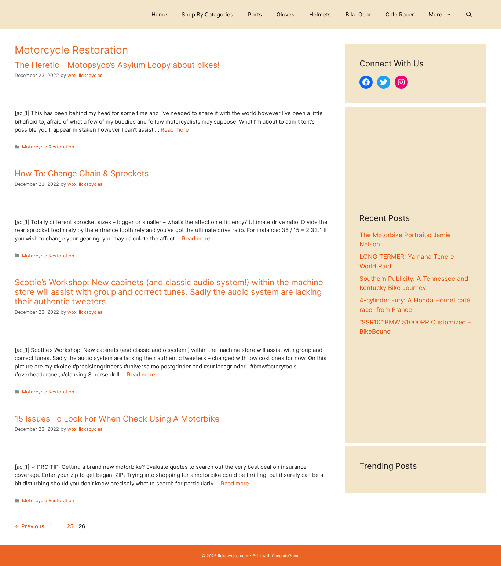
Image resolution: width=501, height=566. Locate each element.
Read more (175, 129)
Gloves (286, 14)
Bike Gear (358, 14)
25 (70, 526)
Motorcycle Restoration (48, 147)
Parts (255, 14)
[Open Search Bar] (469, 15)
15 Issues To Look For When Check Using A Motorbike (117, 418)
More (435, 14)
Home (159, 14)
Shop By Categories (207, 14)
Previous (29, 526)
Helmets (320, 14)
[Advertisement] (415, 167)
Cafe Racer (399, 14)
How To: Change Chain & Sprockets (82, 173)
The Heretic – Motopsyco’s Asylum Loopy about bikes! (117, 65)
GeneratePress (285, 555)
